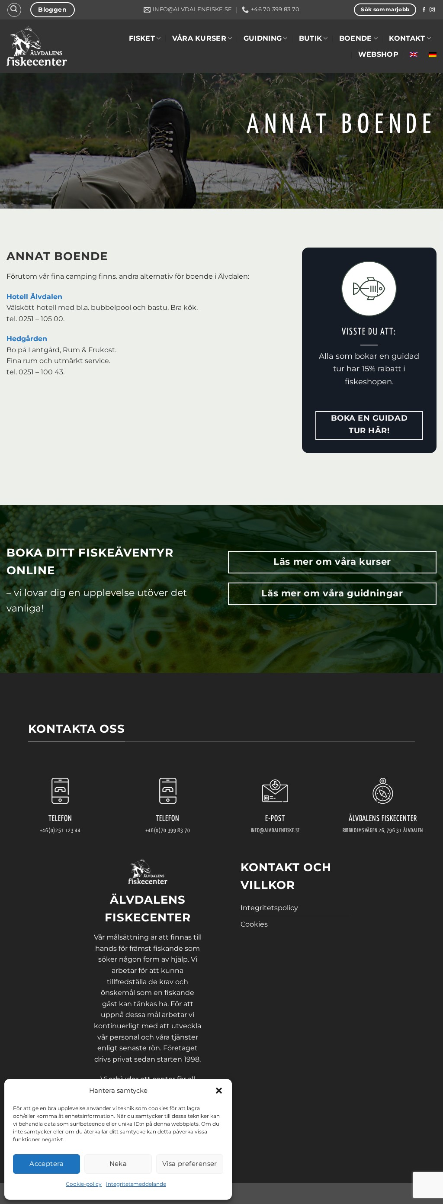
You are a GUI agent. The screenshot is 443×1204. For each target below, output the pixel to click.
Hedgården (26, 339)
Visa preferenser (189, 1163)
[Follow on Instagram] (432, 10)
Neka (118, 1163)
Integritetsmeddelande (136, 1184)
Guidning (263, 38)
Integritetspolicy (269, 908)
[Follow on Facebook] (424, 10)
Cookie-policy (84, 1184)
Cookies (254, 924)
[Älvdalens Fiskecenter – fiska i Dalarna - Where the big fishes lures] (36, 45)
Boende (355, 38)
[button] (219, 1090)
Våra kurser (199, 38)
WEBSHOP (378, 54)
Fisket (142, 38)
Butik (310, 38)
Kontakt (407, 38)
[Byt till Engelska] (413, 54)
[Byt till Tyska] (433, 54)
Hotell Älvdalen (34, 297)
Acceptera (46, 1163)
